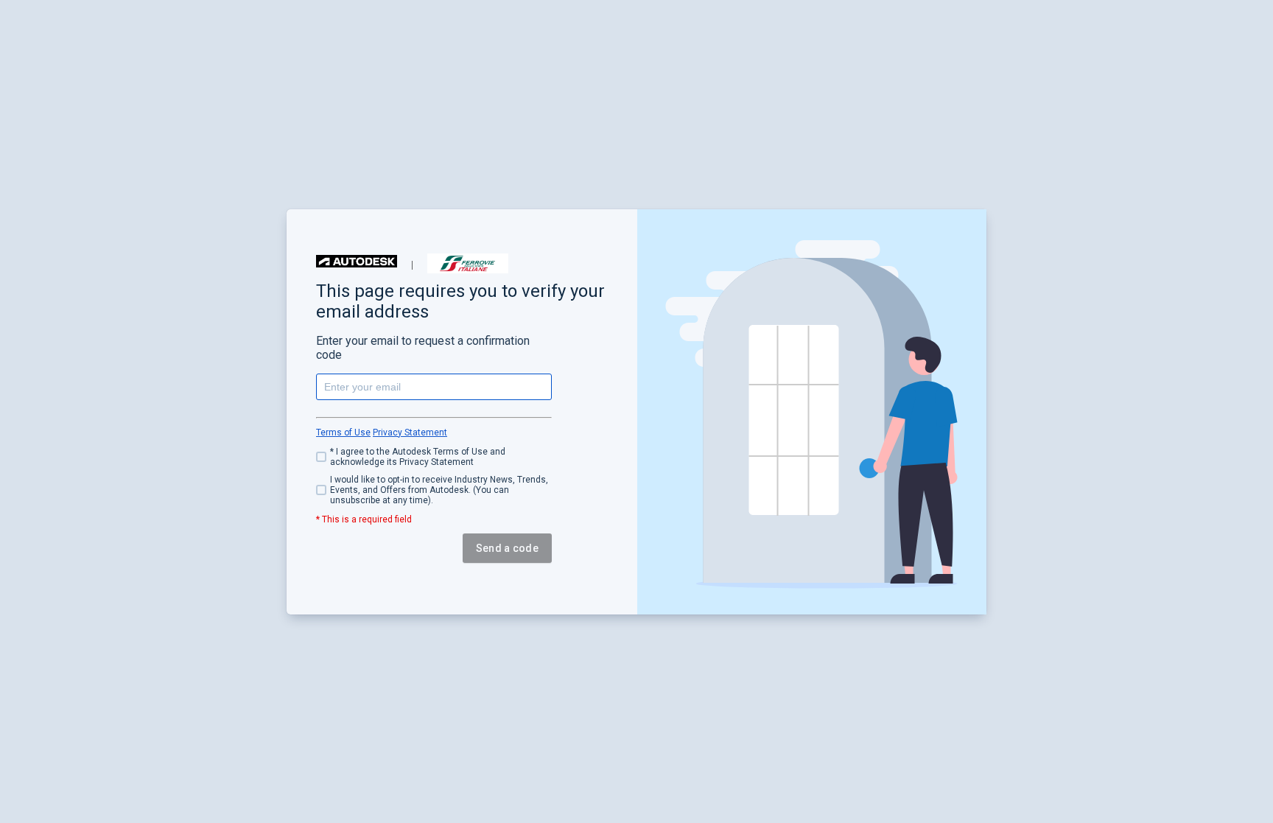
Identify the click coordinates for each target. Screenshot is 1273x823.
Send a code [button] (507, 548)
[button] (356, 261)
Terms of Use (343, 432)
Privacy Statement (410, 432)
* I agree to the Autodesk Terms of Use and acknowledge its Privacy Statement (417, 456)
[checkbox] (434, 456)
